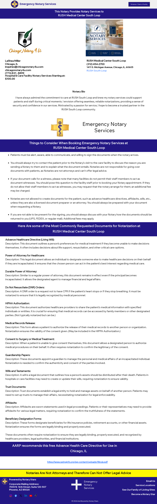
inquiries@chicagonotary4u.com (24, 66)
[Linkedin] (25, 495)
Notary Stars (93, 501)
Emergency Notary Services (38, 4)
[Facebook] (15, 495)
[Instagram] (10, 495)
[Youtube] (30, 495)
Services (104, 130)
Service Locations (145, 485)
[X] (20, 495)
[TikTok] (35, 495)
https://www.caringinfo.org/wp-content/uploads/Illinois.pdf (77, 462)
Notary (119, 124)
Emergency (96, 124)
